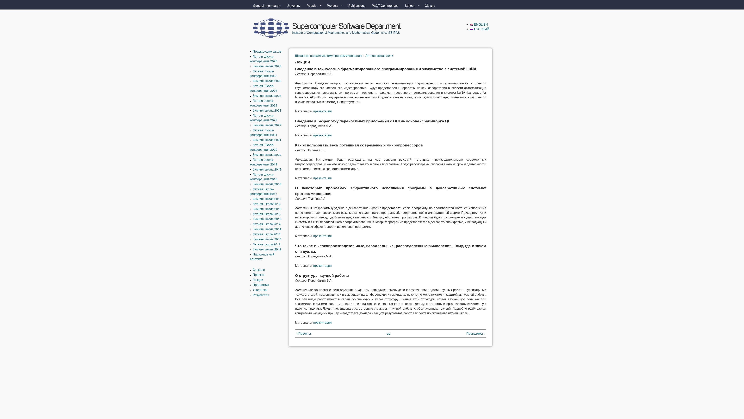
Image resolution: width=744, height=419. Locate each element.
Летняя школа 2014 (267, 224)
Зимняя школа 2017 (267, 199)
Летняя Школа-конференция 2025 (263, 73)
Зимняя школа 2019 (267, 169)
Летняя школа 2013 (267, 234)
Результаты (261, 295)
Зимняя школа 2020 (267, 154)
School (408, 5)
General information (266, 5)
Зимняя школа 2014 (267, 229)
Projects (331, 5)
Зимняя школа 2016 (267, 209)
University (293, 5)
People (310, 5)
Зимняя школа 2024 (267, 95)
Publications (356, 5)
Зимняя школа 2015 (267, 219)
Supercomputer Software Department (346, 25)
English (480, 24)
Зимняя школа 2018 (267, 184)
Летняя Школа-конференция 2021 (263, 132)
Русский (481, 29)
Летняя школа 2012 (267, 244)
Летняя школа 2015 (267, 214)
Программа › (475, 333)
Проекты (259, 274)
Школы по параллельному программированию (328, 55)
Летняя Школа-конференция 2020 (263, 147)
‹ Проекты (304, 333)
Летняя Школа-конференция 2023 (263, 102)
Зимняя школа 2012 (267, 249)
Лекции (258, 279)
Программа (261, 284)
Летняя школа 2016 (379, 55)
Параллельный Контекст (262, 256)
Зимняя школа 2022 (267, 125)
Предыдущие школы (267, 51)
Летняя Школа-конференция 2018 (263, 176)
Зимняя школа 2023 (267, 110)
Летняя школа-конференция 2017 (263, 191)
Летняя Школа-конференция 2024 (263, 88)
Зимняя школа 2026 (267, 66)
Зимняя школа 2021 (267, 140)
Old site (430, 5)
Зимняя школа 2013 (267, 239)
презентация (322, 111)
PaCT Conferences (385, 5)
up (388, 333)
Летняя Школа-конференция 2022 (263, 117)
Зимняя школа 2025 (267, 81)
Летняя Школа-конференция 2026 (263, 58)
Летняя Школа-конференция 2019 (263, 161)
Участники (260, 289)
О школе (259, 269)
